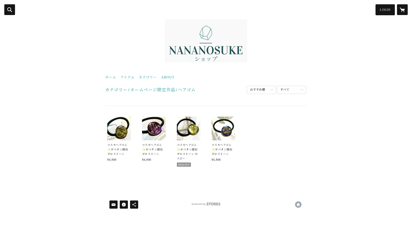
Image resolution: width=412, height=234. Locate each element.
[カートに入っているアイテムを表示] (402, 9)
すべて (284, 89)
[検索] (9, 9)
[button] (385, 9)
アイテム (127, 77)
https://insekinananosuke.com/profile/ (298, 204)
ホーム (110, 77)
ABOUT (167, 77)
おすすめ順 (257, 89)
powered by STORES (206, 205)
